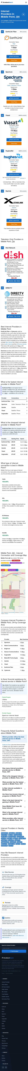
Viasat (3, 410)
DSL (6, 570)
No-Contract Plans (6, 999)
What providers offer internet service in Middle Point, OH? (12, 819)
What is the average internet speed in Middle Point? (12, 813)
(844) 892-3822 (14, 281)
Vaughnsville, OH (5, 842)
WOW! (3, 1026)
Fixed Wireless (12, 570)
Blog (3, 1036)
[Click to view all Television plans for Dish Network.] (14, 254)
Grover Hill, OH (20, 836)
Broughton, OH (11, 844)
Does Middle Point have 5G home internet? (12, 807)
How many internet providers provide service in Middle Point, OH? (12, 770)
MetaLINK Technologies (11, 658)
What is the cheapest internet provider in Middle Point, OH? (13, 777)
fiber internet (9, 342)
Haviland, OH (4, 840)
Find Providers (14, 951)
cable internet (8, 344)
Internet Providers (5, 982)
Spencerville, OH (12, 836)
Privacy (3, 973)
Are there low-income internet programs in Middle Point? (13, 795)
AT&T (3, 1011)
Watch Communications (11, 645)
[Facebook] (3, 1067)
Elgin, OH (10, 835)
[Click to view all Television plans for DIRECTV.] (14, 294)
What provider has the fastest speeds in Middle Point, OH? (12, 783)
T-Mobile (3, 1021)
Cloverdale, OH (22, 838)
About (3, 1055)
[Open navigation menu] (26, 2)
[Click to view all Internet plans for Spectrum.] (13, 78)
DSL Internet (4, 991)
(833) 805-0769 (14, 140)
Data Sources (5, 1043)
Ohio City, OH (4, 836)
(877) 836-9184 (14, 220)
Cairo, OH (11, 845)
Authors (3, 1058)
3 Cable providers (16, 560)
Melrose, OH (4, 844)
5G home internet (21, 344)
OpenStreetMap (11, 612)
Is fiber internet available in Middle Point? (12, 789)
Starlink (3, 407)
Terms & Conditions (9, 973)
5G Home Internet (5, 987)
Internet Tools (5, 1038)
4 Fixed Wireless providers (15, 563)
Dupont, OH (17, 840)
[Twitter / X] (6, 1067)
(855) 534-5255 (14, 98)
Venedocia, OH (4, 833)
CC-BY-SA (21, 612)
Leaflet (2, 612)
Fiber (14, 44)
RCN (3, 1023)
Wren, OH (23, 844)
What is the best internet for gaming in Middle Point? (12, 801)
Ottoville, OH (18, 833)
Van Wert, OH (4, 835)
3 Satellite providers (5, 565)
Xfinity (3, 1009)
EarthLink (4, 1006)
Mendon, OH (9, 838)
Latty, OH (18, 844)
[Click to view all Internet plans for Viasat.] (13, 121)
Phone (19, 85)
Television (14, 85)
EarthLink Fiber (5, 401)
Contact (3, 1060)
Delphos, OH (11, 833)
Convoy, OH (10, 840)
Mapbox (6, 613)
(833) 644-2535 (14, 174)
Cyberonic (7, 670)
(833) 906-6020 (14, 56)
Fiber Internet (5, 984)
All (17, 570)
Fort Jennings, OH (18, 835)
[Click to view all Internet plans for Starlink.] (13, 199)
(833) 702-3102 (14, 316)
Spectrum (4, 404)
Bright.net (7, 648)
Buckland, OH (4, 845)
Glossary (4, 1041)
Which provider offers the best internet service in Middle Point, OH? (13, 738)
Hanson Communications (11, 652)
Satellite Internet (5, 996)
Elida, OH (15, 838)
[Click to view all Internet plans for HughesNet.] (13, 156)
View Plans (14, 60)
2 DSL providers (4, 563)
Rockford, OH (13, 842)
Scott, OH (3, 838)
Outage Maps (5, 1045)
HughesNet (4, 413)
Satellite (12, 127)
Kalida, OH (19, 842)
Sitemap (3, 1048)
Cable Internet (5, 989)
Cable (8, 85)
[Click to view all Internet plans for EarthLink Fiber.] (13, 37)
